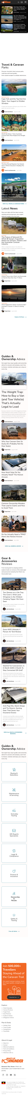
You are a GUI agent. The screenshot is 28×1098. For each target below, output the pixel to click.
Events (15, 21)
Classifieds (6, 1031)
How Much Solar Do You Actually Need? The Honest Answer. (12, 474)
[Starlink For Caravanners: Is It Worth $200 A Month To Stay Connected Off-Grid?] (14, 655)
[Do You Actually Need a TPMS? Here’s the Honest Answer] (14, 524)
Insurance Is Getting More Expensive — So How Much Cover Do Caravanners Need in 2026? (20, 27)
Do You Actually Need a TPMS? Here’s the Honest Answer (14, 535)
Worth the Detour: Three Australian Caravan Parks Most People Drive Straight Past (13, 135)
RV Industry (4, 235)
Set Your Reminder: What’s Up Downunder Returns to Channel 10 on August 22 (20, 17)
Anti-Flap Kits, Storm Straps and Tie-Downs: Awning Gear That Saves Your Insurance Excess (14, 709)
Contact (5, 1045)
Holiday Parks (7, 1025)
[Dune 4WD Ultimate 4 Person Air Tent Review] (14, 621)
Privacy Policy (7, 1051)
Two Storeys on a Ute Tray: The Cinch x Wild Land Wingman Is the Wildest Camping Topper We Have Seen (13, 597)
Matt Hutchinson (9, 111)
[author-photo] (3, 111)
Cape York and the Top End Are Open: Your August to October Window (14, 101)
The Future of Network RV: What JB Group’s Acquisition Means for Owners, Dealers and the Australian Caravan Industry (14, 240)
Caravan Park (4, 192)
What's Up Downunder (10, 170)
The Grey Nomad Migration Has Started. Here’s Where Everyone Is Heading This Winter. (13, 165)
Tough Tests (6, 1012)
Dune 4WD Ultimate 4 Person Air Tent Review (12, 630)
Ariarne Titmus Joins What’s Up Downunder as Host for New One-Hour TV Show (14, 277)
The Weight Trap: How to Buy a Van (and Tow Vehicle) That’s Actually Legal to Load (13, 399)
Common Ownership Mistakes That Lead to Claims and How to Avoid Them (13, 505)
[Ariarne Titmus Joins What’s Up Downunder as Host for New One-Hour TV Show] (14, 265)
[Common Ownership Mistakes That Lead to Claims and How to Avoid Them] (14, 493)
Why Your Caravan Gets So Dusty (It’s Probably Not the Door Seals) (12, 443)
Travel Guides (7, 1027)
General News (16, 12)
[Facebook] (3, 1074)
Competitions (7, 1029)
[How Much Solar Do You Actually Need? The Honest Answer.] (14, 462)
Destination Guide (5, 97)
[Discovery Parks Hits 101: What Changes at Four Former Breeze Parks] (7, 10)
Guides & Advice (7, 1016)
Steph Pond (7, 280)
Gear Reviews (7, 1014)
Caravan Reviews (8, 1010)
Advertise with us (8, 1053)
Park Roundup (4, 132)
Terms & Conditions (8, 1049)
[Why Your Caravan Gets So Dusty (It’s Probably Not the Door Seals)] (14, 431)
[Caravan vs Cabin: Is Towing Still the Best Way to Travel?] (14, 187)
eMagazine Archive (8, 1017)
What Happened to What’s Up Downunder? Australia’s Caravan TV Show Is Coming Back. (14, 306)
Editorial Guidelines (8, 1047)
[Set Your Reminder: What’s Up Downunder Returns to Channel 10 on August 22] (7, 19)
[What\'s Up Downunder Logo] (7, 2)
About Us (6, 1043)
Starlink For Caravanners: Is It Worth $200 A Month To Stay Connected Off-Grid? (13, 668)
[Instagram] (7, 1074)
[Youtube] (10, 1074)
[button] (18, 2)
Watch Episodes (7, 1008)
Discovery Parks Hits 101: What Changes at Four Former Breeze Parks (20, 8)
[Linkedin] (14, 1074)
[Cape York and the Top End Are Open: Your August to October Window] (14, 87)
